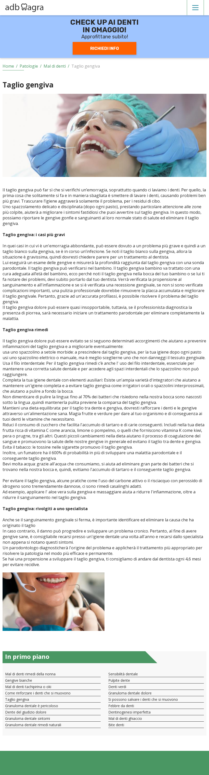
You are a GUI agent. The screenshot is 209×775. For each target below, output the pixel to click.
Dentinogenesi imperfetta (129, 712)
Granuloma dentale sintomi (27, 718)
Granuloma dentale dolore (130, 693)
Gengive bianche (18, 680)
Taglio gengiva (17, 699)
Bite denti (116, 724)
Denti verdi (117, 686)
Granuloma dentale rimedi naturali (33, 724)
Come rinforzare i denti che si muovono (38, 693)
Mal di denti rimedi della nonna (30, 674)
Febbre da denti (121, 705)
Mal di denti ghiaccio (125, 718)
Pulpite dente (119, 680)
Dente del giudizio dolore (25, 712)
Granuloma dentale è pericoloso (31, 705)
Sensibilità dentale (123, 674)
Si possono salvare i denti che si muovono (143, 699)
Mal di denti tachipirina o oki (28, 686)
